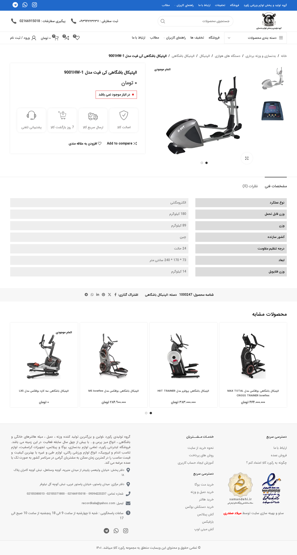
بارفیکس (207, 521)
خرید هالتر (206, 499)
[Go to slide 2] (146, 413)
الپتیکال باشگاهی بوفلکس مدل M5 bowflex (113, 391)
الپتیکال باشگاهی (183, 56)
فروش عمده (279, 455)
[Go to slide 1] (151, 413)
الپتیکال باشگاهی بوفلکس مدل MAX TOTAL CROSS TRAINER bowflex (253, 393)
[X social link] (110, 295)
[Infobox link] (94, 21)
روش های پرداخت (201, 455)
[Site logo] (268, 20)
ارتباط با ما (280, 447)
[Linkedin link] (97, 295)
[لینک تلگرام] (86, 295)
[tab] (276, 184)
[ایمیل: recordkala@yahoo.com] (128, 503)
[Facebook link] (115, 295)
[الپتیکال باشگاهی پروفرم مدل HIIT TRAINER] (183, 356)
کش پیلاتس (205, 514)
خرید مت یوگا (204, 484)
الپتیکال (205, 56)
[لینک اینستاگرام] (125, 531)
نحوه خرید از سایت (200, 447)
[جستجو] (163, 21)
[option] (206, 163)
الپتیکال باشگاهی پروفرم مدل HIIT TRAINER (183, 391)
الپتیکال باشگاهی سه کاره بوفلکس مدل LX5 (44, 391)
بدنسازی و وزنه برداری (260, 56)
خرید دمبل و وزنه (201, 492)
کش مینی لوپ (203, 529)
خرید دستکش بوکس (199, 506)
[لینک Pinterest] (103, 295)
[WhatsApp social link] (92, 295)
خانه (284, 56)
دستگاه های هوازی (227, 56)
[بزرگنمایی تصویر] (247, 158)
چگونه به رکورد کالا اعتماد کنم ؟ (266, 462)
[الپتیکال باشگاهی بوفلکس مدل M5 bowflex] (114, 356)
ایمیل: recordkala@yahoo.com (102, 503)
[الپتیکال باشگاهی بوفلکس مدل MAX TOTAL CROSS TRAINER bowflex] (253, 356)
